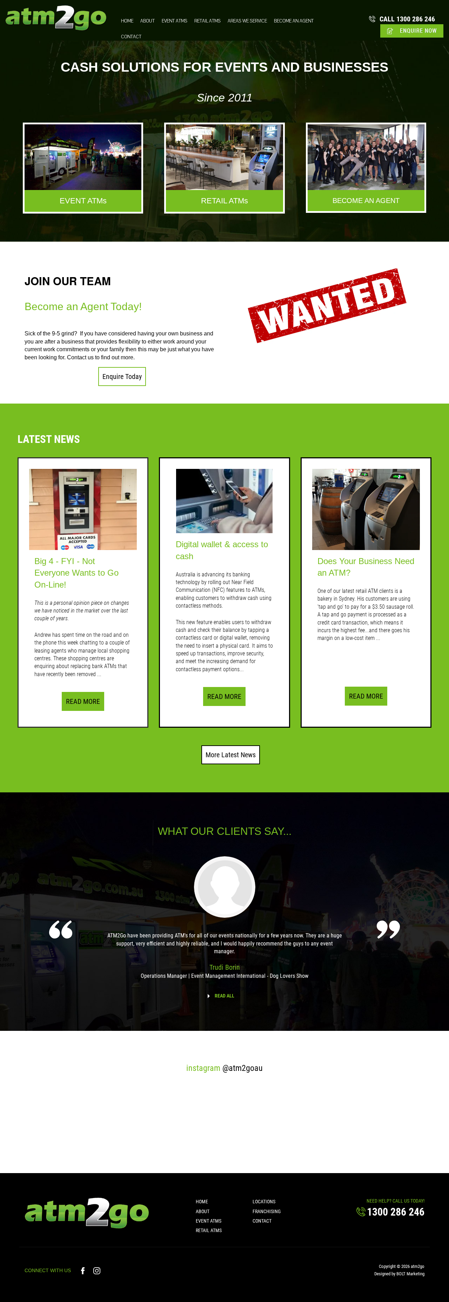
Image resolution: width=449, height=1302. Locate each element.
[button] (122, 376)
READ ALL (224, 996)
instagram (224, 1068)
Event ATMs (174, 21)
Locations (264, 1201)
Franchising (267, 1211)
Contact (131, 37)
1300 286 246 (407, 19)
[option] (224, 922)
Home (127, 21)
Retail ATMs (207, 21)
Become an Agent (294, 21)
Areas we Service (247, 21)
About (147, 21)
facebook (83, 1270)
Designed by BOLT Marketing (399, 1273)
